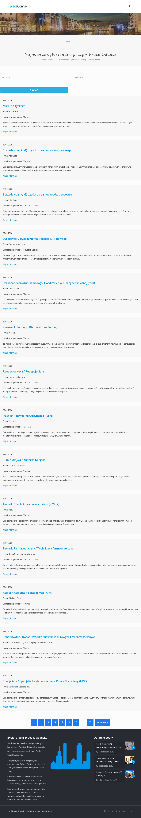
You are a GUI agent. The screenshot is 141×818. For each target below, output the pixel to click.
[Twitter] (112, 811)
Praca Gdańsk (47, 60)
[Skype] (105, 811)
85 (90, 722)
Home (67, 42)
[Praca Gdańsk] (18, 6)
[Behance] (123, 811)
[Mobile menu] (119, 6)
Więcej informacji (10, 132)
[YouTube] (119, 811)
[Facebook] (108, 811)
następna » (102, 722)
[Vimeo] (116, 811)
